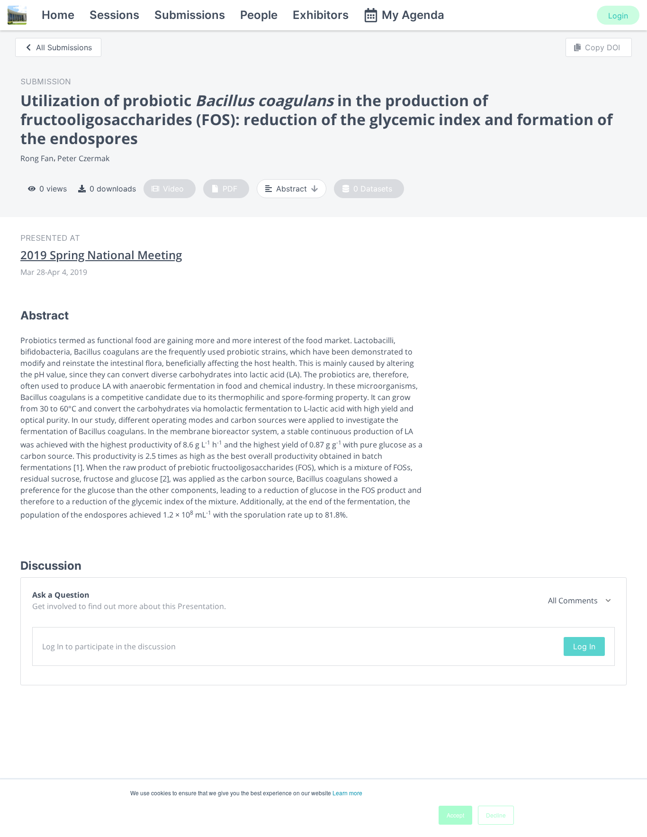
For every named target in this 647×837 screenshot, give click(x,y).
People (259, 15)
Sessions (114, 15)
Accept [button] (455, 815)
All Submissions (64, 47)
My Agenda (413, 15)
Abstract (291, 188)
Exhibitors (321, 15)
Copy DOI (602, 47)
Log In (584, 646)
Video (173, 188)
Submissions (189, 15)
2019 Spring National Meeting (101, 255)
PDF (230, 188)
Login (618, 15)
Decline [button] (496, 815)
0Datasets (372, 188)
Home (58, 15)
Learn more (347, 793)
